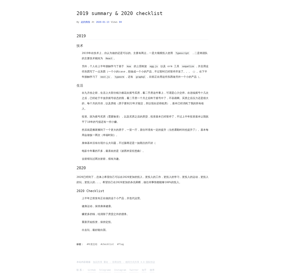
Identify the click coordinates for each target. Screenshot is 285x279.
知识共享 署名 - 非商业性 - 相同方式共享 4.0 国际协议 (124, 262)
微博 (152, 270)
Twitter (134, 270)
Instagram (120, 270)
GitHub (92, 270)
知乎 (144, 270)
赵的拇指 (85, 22)
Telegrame (105, 270)
